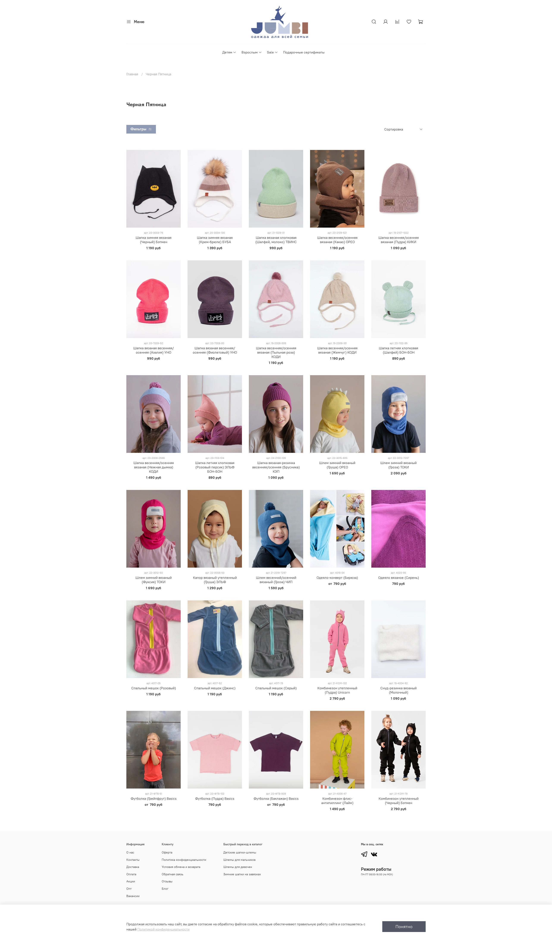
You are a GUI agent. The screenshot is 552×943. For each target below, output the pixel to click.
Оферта (167, 852)
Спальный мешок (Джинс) (214, 688)
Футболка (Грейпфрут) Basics (154, 798)
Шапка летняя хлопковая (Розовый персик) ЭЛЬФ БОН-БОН (214, 467)
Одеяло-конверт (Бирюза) (337, 577)
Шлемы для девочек (237, 867)
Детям (227, 52)
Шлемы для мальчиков (239, 860)
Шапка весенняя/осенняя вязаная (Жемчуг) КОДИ (337, 350)
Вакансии (133, 896)
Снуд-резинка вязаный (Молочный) (398, 690)
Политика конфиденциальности (184, 860)
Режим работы (376, 869)
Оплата (131, 874)
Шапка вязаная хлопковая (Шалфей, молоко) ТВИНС (276, 239)
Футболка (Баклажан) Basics (276, 798)
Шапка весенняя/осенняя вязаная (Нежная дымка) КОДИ (153, 467)
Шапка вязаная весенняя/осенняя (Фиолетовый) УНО (215, 350)
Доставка (132, 867)
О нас (130, 852)
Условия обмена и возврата (181, 867)
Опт (129, 889)
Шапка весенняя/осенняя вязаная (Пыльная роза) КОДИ (276, 352)
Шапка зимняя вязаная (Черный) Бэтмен (153, 239)
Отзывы (167, 881)
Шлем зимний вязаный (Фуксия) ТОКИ (153, 579)
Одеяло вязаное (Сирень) (398, 577)
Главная (132, 74)
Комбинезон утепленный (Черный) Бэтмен (399, 800)
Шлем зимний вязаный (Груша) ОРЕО (337, 465)
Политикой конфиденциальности (163, 929)
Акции (130, 881)
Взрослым (250, 52)
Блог (165, 889)
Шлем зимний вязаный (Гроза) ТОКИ (398, 465)
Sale (270, 52)
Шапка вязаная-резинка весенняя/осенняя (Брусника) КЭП (276, 467)
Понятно (403, 926)
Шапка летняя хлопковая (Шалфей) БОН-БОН (398, 350)
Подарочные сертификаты (304, 52)
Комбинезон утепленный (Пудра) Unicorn (337, 690)
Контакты (133, 860)
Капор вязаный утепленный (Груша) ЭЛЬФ (215, 579)
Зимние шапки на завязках (242, 874)
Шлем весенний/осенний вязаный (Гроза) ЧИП (276, 579)
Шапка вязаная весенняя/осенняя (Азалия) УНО (153, 350)
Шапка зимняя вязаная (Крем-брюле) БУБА (215, 239)
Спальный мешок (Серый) (276, 688)
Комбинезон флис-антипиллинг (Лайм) (337, 800)
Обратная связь (172, 874)
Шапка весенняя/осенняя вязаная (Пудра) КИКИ (398, 239)
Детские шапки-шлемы (239, 852)
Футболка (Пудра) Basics (214, 798)
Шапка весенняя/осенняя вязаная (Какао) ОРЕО (337, 239)
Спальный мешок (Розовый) (153, 688)
